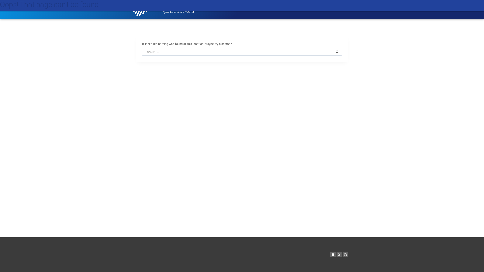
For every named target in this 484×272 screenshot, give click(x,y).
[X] (339, 254)
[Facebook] (333, 254)
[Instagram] (345, 254)
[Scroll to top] (475, 265)
